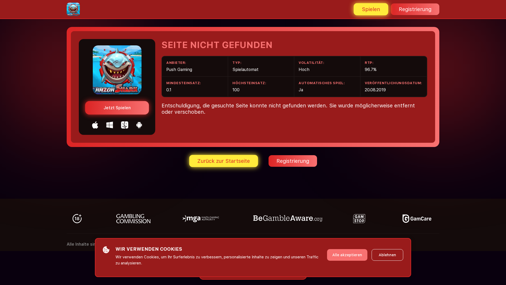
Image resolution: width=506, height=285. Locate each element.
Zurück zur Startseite (223, 161)
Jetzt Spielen (117, 107)
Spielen (371, 9)
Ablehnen (387, 255)
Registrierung (415, 9)
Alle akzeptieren (347, 255)
